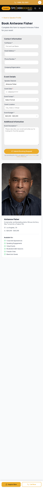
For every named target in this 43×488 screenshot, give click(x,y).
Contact (6, 8)
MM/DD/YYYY (13, 92)
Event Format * (9, 96)
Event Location (9, 104)
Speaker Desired (10, 81)
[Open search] (35, 8)
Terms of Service (21, 156)
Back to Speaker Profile (12, 18)
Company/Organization (12, 67)
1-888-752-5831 (22, 2)
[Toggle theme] (39, 2)
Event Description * (10, 126)
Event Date (8, 88)
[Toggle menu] (39, 8)
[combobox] (21, 100)
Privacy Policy (32, 155)
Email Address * (9, 51)
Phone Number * (10, 59)
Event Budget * (9, 112)
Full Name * (8, 43)
